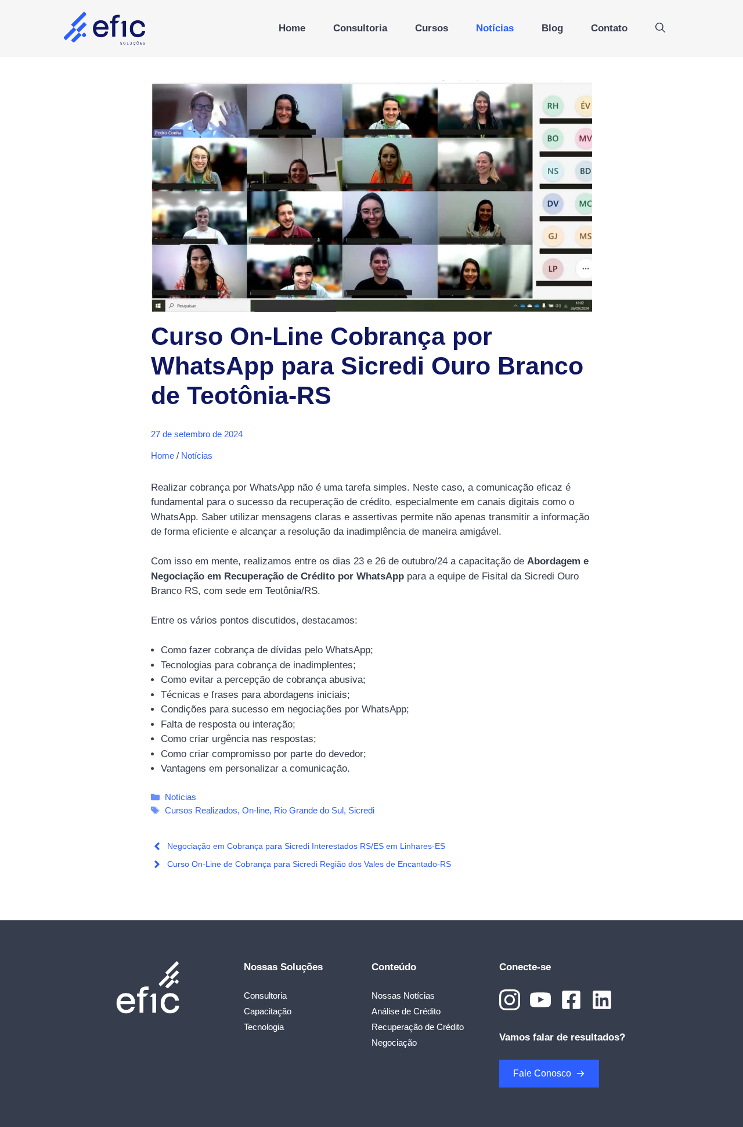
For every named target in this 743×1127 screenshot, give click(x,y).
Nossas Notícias (403, 995)
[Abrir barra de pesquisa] (660, 28)
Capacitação (267, 1011)
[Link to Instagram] (509, 999)
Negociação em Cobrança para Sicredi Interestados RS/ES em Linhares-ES (306, 846)
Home (292, 28)
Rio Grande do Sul (309, 810)
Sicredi (361, 810)
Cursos (431, 28)
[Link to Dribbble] (571, 999)
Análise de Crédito (406, 1011)
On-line (255, 810)
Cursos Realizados (201, 810)
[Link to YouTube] (540, 999)
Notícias (495, 28)
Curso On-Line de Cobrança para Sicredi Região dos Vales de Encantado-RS (309, 864)
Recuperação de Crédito (418, 1027)
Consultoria (360, 28)
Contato (609, 28)
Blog (552, 28)
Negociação (394, 1042)
